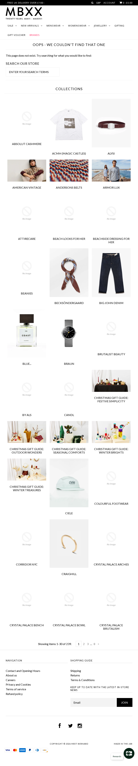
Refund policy (14, 693)
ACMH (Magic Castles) (69, 153)
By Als (26, 415)
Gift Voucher (17, 35)
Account (109, 2)
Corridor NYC (27, 564)
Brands (35, 35)
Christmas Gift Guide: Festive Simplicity (111, 399)
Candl (69, 415)
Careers (10, 680)
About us (11, 675)
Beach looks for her (69, 238)
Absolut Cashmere (27, 144)
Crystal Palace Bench (27, 625)
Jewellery (100, 25)
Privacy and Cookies (18, 684)
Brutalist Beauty (111, 354)
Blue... (26, 363)
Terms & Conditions (82, 680)
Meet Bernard (79, 744)
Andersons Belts (69, 187)
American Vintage (26, 187)
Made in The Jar (123, 744)
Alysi (111, 153)
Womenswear (77, 25)
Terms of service (16, 689)
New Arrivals (30, 25)
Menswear (54, 25)
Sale (10, 25)
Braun (69, 363)
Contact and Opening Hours (23, 670)
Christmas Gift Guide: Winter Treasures (27, 488)
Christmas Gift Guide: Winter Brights (111, 450)
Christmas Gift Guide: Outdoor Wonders (27, 450)
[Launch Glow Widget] (129, 753)
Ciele (69, 513)
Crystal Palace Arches (111, 564)
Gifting (119, 25)
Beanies (27, 293)
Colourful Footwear (111, 503)
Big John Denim (111, 303)
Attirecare (27, 238)
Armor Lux (111, 187)
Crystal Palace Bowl (69, 625)
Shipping (75, 670)
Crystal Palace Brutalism (111, 626)
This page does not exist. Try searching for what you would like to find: (49, 55)
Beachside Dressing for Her (111, 240)
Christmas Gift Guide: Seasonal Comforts (69, 450)
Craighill (69, 574)
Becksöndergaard (69, 303)
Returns (75, 675)
